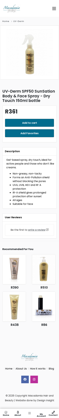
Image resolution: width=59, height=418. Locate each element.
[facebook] (25, 379)
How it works (37, 368)
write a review (36, 230)
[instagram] (34, 379)
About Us (21, 368)
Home (5, 21)
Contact (53, 415)
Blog (51, 368)
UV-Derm (18, 21)
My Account (41, 415)
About (17, 415)
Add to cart (29, 123)
